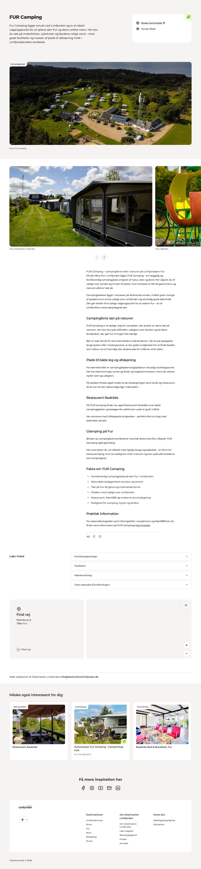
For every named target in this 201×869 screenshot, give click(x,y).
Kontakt (124, 843)
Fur (88, 828)
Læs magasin (127, 831)
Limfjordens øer (94, 820)
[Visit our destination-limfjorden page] (118, 788)
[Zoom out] (186, 653)
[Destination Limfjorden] (25, 807)
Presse (123, 839)
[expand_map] (186, 605)
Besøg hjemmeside (151, 23)
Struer (89, 841)
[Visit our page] (83, 788)
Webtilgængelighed (164, 820)
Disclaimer (159, 824)
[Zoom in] (186, 645)
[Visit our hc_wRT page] (109, 788)
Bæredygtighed (128, 835)
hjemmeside (142, 525)
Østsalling (91, 837)
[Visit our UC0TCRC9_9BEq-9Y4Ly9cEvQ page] (100, 788)
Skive (89, 824)
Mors (88, 832)
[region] (139, 629)
